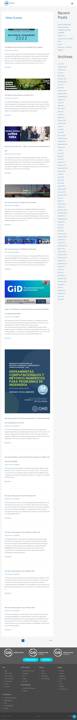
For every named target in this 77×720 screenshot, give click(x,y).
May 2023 (61, 88)
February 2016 (62, 234)
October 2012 (62, 261)
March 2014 (61, 249)
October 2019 (62, 141)
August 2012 (61, 267)
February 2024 (62, 79)
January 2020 (61, 135)
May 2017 (61, 201)
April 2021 (61, 114)
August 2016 (61, 222)
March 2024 (61, 76)
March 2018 (61, 186)
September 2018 (62, 168)
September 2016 (62, 219)
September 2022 (62, 97)
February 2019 (62, 165)
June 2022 (61, 103)
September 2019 (62, 144)
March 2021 (61, 117)
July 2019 (60, 150)
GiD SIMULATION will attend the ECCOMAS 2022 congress (23, 47)
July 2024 (60, 73)
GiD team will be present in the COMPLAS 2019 (20, 571)
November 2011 (62, 281)
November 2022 (62, 94)
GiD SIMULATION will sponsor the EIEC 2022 (19, 95)
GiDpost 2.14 (61, 36)
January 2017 (61, 207)
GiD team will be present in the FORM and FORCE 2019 (22, 532)
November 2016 (62, 213)
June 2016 (61, 225)
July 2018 (60, 174)
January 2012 (61, 275)
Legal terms (38, 716)
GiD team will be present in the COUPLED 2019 (20, 607)
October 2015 (62, 240)
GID (6, 716)
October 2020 (62, 123)
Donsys (60, 44)
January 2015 (61, 243)
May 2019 (61, 156)
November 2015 (62, 237)
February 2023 (62, 91)
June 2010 (61, 296)
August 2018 (61, 171)
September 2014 (62, 246)
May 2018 (61, 180)
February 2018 (62, 189)
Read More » (8, 67)
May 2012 (61, 273)
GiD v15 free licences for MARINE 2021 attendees (20, 249)
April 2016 (61, 231)
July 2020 (60, 126)
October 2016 (62, 216)
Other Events (8, 50)
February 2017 (62, 204)
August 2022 (61, 100)
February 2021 (62, 120)
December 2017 (62, 195)
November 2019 (62, 138)
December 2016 (62, 210)
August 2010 (61, 293)
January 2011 (61, 290)
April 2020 (61, 132)
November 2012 (62, 258)
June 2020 (61, 129)
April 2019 (61, 159)
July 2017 (60, 198)
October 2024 (62, 70)
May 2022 (61, 106)
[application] (74, 717)
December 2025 (62, 67)
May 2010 (61, 299)
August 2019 (61, 147)
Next (51, 640)
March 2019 (61, 162)
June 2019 (61, 153)
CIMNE (9, 716)
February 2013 (62, 252)
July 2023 (60, 85)
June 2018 (61, 177)
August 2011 (61, 284)
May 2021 (61, 111)
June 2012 (61, 270)
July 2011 (60, 287)
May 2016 (61, 228)
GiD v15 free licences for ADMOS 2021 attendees (20, 202)
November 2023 (62, 82)
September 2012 (62, 264)
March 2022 (61, 108)
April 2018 (61, 183)
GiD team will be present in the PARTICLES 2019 (20, 496)
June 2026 (61, 64)
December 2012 (62, 255)
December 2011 (62, 278)
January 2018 (61, 192)
